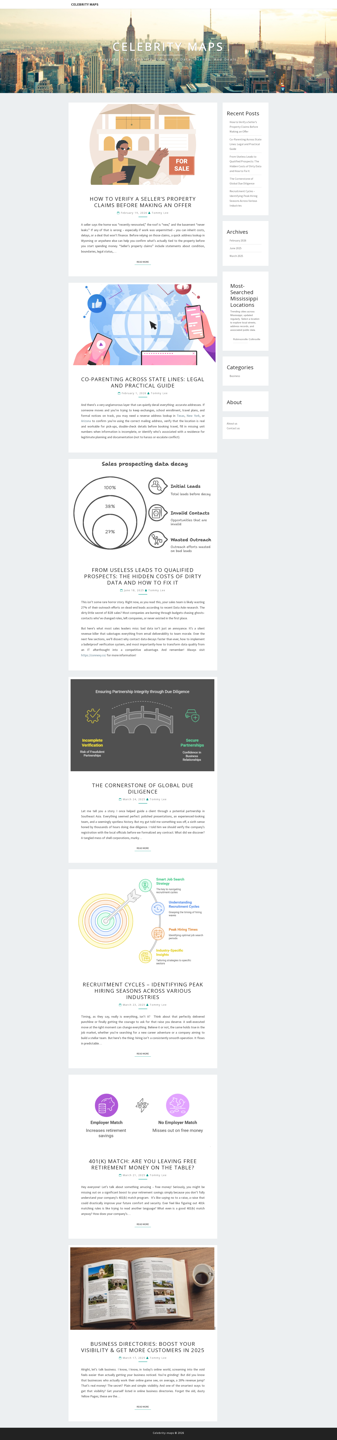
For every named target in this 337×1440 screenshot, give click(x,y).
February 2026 (238, 240)
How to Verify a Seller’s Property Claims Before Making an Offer (143, 202)
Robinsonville (240, 339)
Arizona (86, 421)
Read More (144, 261)
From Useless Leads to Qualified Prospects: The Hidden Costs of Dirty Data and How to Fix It (142, 576)
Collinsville (254, 339)
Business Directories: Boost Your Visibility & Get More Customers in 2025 (142, 1347)
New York (193, 416)
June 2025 (236, 248)
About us (232, 423)
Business (235, 376)
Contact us (233, 428)
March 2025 (236, 256)
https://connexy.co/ (93, 655)
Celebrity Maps (84, 4)
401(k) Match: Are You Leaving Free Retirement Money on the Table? (143, 1164)
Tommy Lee (160, 212)
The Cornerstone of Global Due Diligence (143, 788)
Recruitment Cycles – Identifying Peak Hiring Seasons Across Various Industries (143, 991)
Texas (180, 416)
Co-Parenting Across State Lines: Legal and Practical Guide (142, 382)
